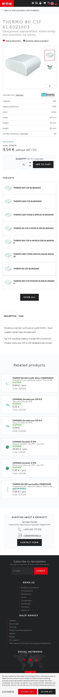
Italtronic (19, 95)
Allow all (47, 692)
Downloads (14, 624)
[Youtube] (30, 660)
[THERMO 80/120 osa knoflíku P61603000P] (8, 490)
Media (11, 637)
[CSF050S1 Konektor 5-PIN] (8, 447)
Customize (8, 692)
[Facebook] (24, 660)
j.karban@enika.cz (32, 535)
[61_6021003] (23, 67)
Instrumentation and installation (25, 10)
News (23, 597)
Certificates (26, 604)
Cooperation (26, 600)
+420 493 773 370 (32, 529)
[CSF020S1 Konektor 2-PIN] (8, 468)
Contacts (25, 607)
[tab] (10, 316)
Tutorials (12, 627)
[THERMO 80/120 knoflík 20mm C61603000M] (8, 383)
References (26, 594)
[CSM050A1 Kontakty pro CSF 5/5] (8, 405)
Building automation (30, 588)
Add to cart (43, 164)
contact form (29, 542)
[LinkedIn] (36, 660)
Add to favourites (13, 41)
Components (27, 591)
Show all (29, 297)
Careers (12, 620)
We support (14, 640)
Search (12, 633)
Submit (40, 571)
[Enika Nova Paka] (7, 3)
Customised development (20, 630)
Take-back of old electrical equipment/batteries (30, 643)
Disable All (27, 692)
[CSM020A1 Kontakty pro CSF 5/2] (8, 426)
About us (25, 610)
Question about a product (37, 41)
